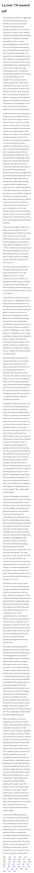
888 (9, 859)
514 (24, 859)
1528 (4, 861)
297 (15, 857)
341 (24, 861)
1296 (14, 866)
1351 (4, 859)
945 (12, 868)
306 (19, 859)
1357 (25, 857)
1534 (19, 861)
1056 (4, 857)
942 (14, 861)
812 (14, 859)
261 (9, 871)
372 (7, 868)
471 (9, 864)
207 (14, 864)
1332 (9, 857)
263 (4, 866)
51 (16, 868)
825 (26, 868)
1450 (29, 861)
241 (9, 861)
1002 (29, 859)
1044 (4, 871)
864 (23, 864)
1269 (20, 857)
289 (19, 866)
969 (28, 864)
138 (29, 866)
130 (24, 866)
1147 (14, 871)
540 (4, 864)
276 (18, 864)
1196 (21, 868)
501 (9, 866)
